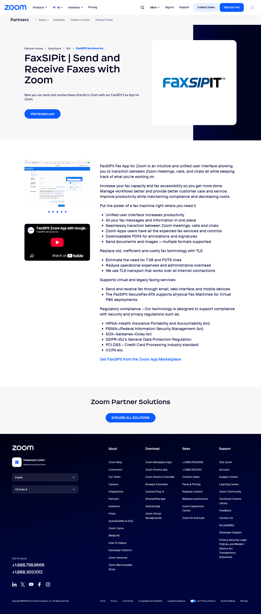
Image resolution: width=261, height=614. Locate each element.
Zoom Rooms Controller (160, 477)
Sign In (169, 7)
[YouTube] (31, 586)
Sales (186, 449)
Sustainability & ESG (121, 521)
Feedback (225, 510)
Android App (152, 506)
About (113, 449)
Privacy (114, 601)
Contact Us (226, 518)
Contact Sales (206, 7)
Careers (113, 484)
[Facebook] (39, 586)
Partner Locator (80, 20)
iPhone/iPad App (155, 499)
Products (38, 7)
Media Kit (114, 535)
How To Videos (117, 543)
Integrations (116, 491)
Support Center (228, 477)
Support (184, 7)
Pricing (92, 7)
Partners (20, 19)
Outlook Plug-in (154, 491)
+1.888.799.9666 (28, 565)
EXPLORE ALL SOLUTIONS (130, 418)
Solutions (74, 7)
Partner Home (33, 48)
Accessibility (226, 525)
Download (152, 449)
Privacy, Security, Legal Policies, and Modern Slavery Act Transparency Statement (232, 548)
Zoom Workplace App (158, 462)
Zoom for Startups (193, 518)
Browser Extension (156, 484)
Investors (114, 506)
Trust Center (127, 601)
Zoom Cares (116, 528)
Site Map (244, 600)
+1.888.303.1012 (27, 572)
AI (58, 7)
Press (112, 513)
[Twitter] (22, 586)
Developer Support (230, 532)
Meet (153, 7)
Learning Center (229, 484)
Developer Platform (120, 550)
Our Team (115, 477)
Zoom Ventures (118, 557)
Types (42, 20)
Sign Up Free (232, 7)
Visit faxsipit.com (43, 114)
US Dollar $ (21, 489)
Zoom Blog (115, 462)
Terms (103, 601)
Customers (115, 469)
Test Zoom (225, 462)
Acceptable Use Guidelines (150, 601)
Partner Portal (104, 20)
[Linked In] (14, 586)
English (19, 477)
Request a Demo (192, 491)
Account (224, 469)
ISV (68, 48)
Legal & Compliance (176, 601)
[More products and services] (252, 7)
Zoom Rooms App (156, 469)
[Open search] (142, 7)
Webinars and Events (195, 499)
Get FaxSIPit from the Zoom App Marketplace (140, 359)
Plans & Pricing (191, 484)
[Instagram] (48, 586)
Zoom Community (230, 491)
